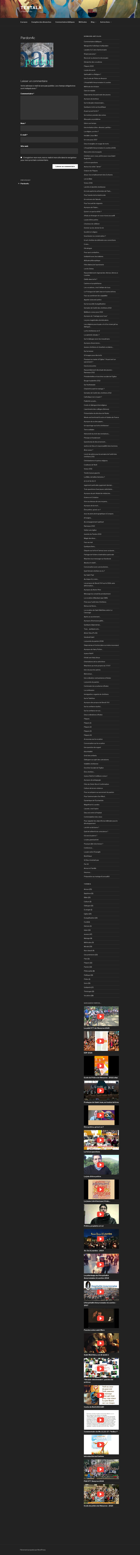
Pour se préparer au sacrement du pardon (99, 792)
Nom (23, 123)
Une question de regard (92, 747)
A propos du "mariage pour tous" (96, 316)
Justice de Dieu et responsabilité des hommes (101, 446)
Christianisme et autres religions (96, 461)
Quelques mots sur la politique (95, 107)
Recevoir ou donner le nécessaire (96, 58)
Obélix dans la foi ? (90, 279)
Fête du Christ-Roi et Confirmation (96, 784)
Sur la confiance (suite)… (93, 706)
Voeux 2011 (88, 469)
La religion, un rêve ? (91, 131)
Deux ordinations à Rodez (93, 715)
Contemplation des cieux (93, 817)
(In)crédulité (88, 751)
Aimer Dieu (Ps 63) (90, 633)
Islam (86, 930)
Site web (24, 146)
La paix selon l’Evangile (92, 852)
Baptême (87, 893)
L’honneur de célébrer (92, 224)
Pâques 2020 (89, 66)
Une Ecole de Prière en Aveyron (95, 78)
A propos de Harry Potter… (93, 649)
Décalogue (88, 248)
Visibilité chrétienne (91, 764)
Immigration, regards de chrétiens (96, 694)
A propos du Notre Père (92, 590)
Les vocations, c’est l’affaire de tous (97, 287)
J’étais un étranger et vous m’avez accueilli (99, 216)
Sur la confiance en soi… (92, 711)
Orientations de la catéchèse (94, 662)
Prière (86, 979)
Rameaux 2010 (89, 526)
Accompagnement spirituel (94, 522)
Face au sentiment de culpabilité (95, 296)
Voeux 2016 (88, 183)
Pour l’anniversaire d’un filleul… (95, 796)
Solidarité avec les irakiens (93, 256)
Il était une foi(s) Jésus (92, 657)
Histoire (87, 926)
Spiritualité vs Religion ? (92, 74)
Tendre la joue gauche (92, 473)
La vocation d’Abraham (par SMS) (96, 598)
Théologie (87, 991)
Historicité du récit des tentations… (97, 434)
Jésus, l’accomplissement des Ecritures (98, 175)
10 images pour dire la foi (93, 355)
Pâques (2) (88, 727)
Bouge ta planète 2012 (92, 381)
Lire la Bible (88, 179)
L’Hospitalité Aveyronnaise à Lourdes (97, 82)
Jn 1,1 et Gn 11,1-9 (90, 481)
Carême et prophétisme (93, 283)
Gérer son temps (90, 123)
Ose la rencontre (90, 366)
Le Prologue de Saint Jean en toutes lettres (100, 292)
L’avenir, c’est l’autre (91, 809)
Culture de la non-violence (93, 788)
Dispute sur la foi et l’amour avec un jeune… (99, 550)
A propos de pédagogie (92, 780)
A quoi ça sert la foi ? (91, 111)
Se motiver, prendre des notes (95, 115)
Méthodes (83, 22)
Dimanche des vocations (93, 62)
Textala (31, 7)
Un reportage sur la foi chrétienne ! (96, 425)
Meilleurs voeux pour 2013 (93, 312)
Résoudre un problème (92, 119)
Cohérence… (88, 848)
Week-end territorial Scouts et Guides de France (101, 417)
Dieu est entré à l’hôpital (93, 813)
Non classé (88, 950)
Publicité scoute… (90, 401)
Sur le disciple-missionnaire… (94, 103)
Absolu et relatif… (90, 563)
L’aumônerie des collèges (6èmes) (96, 409)
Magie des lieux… (90, 538)
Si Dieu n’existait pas (91, 860)
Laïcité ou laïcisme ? (91, 827)
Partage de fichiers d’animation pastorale (99, 554)
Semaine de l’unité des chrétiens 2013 (97, 308)
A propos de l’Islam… (91, 207)
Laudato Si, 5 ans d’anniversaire (95, 50)
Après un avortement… (92, 617)
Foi (85, 922)
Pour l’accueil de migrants (93, 203)
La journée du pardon (91, 682)
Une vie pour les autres (92, 670)
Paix (85, 959)
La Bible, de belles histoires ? (94, 477)
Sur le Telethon (89, 698)
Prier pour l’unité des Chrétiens (95, 602)
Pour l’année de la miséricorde (95, 195)
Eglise (86, 914)
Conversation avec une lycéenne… (96, 567)
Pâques (86, 719)
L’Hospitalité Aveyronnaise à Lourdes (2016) (100, 148)
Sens (86, 983)
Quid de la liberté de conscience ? (96, 831)
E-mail (24, 135)
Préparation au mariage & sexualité (97, 876)
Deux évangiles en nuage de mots (96, 144)
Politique (87, 975)
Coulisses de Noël (90, 465)
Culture (86, 902)
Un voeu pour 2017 (90, 140)
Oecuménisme (89, 955)
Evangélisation (89, 918)
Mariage (87, 938)
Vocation (87, 995)
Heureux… (87, 872)
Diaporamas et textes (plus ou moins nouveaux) (101, 645)
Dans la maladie (89, 91)
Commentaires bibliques (65, 22)
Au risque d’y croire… (91, 579)
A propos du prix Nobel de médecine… (97, 493)
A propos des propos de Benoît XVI (96, 702)
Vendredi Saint (89, 637)
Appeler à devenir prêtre (93, 300)
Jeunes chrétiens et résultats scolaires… (99, 347)
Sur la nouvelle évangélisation (95, 304)
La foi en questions (91, 162)
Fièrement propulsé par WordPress (33, 1550)
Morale (86, 946)
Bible (86, 897)
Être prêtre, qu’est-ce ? (92, 510)
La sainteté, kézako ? (92, 335)
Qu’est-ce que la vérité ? (93, 211)
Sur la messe (88, 351)
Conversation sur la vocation (94, 743)
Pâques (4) (88, 735)
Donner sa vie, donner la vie (94, 228)
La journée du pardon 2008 (93, 641)
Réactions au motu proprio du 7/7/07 (97, 666)
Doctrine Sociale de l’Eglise (94, 768)
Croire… (87, 244)
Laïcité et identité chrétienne (94, 187)
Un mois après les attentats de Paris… (98, 191)
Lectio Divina (89, 269)
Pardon (86, 967)
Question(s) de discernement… (95, 442)
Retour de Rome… (90, 606)
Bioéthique (88, 856)
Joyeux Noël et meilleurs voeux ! (95, 776)
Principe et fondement (92, 438)
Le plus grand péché (91, 840)
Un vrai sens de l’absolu (92, 199)
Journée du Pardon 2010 (92, 534)
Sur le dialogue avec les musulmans (97, 339)
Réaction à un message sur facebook (97, 559)
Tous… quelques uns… (92, 629)
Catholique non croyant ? (93, 397)
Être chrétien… (89, 772)
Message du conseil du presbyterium (97, 594)
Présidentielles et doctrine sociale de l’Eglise (100, 376)
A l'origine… (88, 518)
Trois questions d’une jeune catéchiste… (98, 489)
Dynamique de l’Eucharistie (93, 800)
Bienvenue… (88, 674)
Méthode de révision (91, 86)
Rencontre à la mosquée (93, 152)
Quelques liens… (90, 546)
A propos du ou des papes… (94, 421)
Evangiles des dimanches (41, 22)
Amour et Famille (90, 868)
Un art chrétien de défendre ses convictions (100, 240)
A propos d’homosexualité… (94, 621)
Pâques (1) (87, 723)
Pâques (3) (88, 731)
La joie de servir (89, 70)
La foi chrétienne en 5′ (92, 331)
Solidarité (87, 987)
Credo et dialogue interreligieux (95, 405)
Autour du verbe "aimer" (92, 167)
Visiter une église (90, 530)
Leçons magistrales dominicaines (96, 320)
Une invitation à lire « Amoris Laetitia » (97, 127)
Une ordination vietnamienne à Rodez (97, 678)
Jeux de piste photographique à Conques (98, 514)
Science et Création (91, 497)
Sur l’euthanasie (89, 385)
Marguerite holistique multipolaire (96, 46)
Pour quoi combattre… (92, 252)
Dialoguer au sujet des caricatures (96, 760)
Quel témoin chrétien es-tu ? (94, 571)
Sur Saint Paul (89, 575)
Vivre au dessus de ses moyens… (96, 501)
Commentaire (27, 94)
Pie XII (86, 864)
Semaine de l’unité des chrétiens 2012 (97, 393)
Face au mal (88, 542)
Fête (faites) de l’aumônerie (94, 265)
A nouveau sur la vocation (93, 739)
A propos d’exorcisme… (92, 343)
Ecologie (87, 910)
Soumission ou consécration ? (95, 236)
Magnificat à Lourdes (91, 805)
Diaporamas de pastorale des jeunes (97, 95)
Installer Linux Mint (91, 135)
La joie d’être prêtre (91, 220)
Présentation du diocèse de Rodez (96, 413)
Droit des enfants (90, 755)
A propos (23, 22)
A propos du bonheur (91, 99)
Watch (100, 1016)
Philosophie (88, 971)
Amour (86, 889)
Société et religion (90, 232)
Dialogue (87, 906)
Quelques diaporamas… (92, 625)
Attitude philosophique (92, 260)
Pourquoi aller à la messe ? (93, 844)
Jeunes (86, 934)
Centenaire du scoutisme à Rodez (96, 686)
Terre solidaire (89, 430)
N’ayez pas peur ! (90, 54)
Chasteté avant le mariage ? (94, 389)
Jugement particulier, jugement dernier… (98, 485)
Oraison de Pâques (91, 171)
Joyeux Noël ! (88, 653)
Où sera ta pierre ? (90, 836)
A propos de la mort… (91, 506)
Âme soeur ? (88, 450)
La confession (89, 690)
